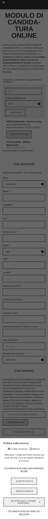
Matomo (36, 449)
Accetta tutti (23, 481)
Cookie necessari (19, 449)
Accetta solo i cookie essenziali (23, 502)
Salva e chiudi (23, 491)
